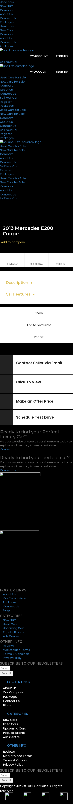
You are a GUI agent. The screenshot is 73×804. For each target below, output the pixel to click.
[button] (36, 682)
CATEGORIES (17, 713)
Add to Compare (13, 242)
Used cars (7, 2)
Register (61, 56)
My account (38, 56)
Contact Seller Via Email (39, 363)
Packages (7, 22)
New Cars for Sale (12, 82)
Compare (6, 10)
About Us (6, 14)
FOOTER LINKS (18, 681)
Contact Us (8, 18)
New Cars (6, 6)
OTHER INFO (16, 745)
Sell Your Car (8, 98)
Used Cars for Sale (13, 77)
